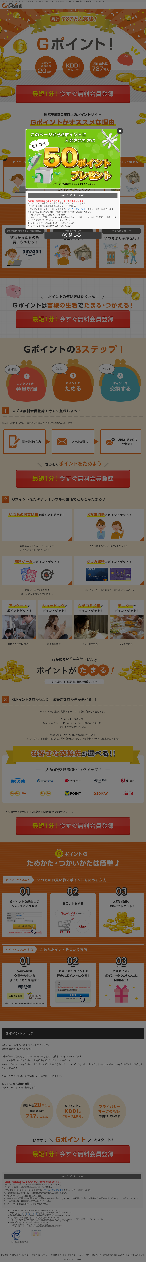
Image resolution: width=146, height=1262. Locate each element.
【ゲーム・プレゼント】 (77, 209)
